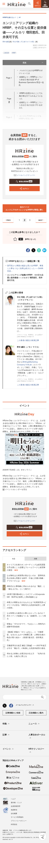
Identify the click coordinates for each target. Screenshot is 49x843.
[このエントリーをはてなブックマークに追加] (44, 250)
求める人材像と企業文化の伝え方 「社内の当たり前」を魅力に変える (26, 654)
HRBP (14, 53)
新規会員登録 (25, 181)
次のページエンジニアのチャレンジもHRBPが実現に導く (24, 208)
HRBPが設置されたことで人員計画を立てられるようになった (31, 96)
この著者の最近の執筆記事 (28, 340)
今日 (13, 558)
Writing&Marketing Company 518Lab (27, 363)
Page (9, 77)
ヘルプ (13, 799)
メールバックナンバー (26, 175)
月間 (35, 558)
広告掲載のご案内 (36, 712)
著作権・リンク (16, 802)
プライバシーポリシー (19, 820)
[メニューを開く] (4, 4)
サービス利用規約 (17, 817)
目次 (24, 62)
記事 (5, 734)
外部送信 (14, 824)
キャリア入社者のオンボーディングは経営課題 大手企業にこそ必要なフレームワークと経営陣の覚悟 (27, 567)
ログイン (26, 188)
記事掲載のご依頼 (13, 712)
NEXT (40, 220)
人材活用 (6, 53)
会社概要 (14, 813)
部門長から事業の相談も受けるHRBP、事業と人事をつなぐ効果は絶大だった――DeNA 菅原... (25, 268)
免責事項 (14, 810)
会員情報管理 (15, 806)
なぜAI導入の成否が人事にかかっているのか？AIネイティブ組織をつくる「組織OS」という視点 (26, 616)
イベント (7, 748)
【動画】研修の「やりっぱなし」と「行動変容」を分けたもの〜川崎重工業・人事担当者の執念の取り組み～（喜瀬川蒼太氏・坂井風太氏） (26, 636)
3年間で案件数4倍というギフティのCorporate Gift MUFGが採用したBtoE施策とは (26, 595)
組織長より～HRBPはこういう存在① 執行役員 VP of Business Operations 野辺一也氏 (31, 81)
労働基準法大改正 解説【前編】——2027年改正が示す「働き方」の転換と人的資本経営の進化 (26, 646)
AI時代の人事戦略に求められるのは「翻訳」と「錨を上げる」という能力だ (26, 587)
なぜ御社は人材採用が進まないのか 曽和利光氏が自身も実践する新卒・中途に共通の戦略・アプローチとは (26, 578)
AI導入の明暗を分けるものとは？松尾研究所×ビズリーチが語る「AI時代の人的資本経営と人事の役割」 (26, 605)
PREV (8, 220)
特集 (5, 723)
